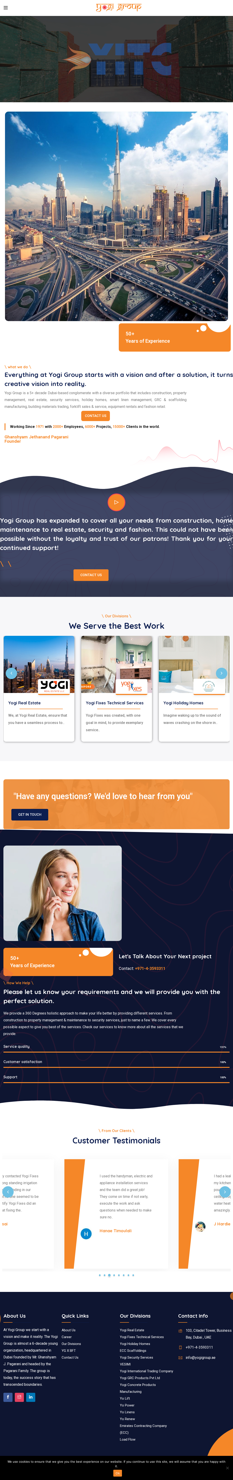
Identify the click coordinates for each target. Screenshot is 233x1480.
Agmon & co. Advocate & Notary (125, 1227)
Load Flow (127, 1439)
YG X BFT (69, 1351)
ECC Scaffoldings (133, 1351)
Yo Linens (127, 1412)
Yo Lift (125, 1398)
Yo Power (127, 1405)
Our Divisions (71, 1344)
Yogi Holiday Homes (183, 702)
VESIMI (125, 1364)
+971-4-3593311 (149, 968)
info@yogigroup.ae (200, 1357)
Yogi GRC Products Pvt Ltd (140, 1378)
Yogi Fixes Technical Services (115, 702)
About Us (69, 1330)
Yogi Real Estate (24, 702)
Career (67, 1337)
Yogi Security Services (136, 1357)
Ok (118, 1473)
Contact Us (70, 1357)
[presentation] (11, 673)
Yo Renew (127, 1419)
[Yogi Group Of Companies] (119, 8)
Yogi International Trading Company (146, 1371)
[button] (100, 1275)
